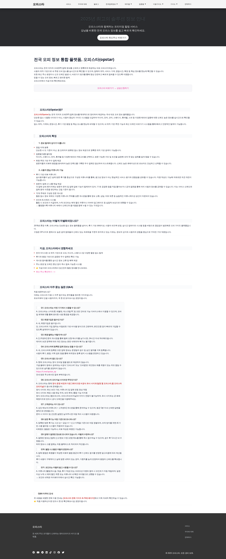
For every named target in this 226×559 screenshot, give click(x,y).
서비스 (68, 4)
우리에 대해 (82, 4)
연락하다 (188, 4)
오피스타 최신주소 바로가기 (113, 37)
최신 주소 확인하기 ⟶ (45, 271)
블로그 (96, 4)
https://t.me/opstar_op (46, 371)
